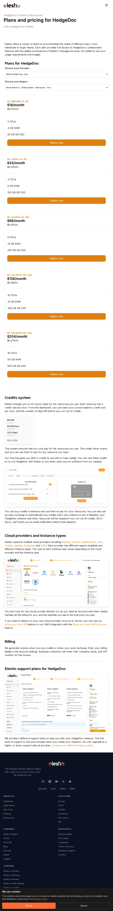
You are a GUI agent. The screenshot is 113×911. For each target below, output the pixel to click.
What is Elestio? (11, 834)
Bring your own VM (16, 624)
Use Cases (63, 818)
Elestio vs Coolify (11, 887)
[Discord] (70, 781)
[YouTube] (56, 781)
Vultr (99, 542)
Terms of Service (66, 846)
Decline (83, 906)
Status (6, 854)
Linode (8, 545)
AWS (43, 545)
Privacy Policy (40, 899)
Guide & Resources (30, 15)
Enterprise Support (66, 850)
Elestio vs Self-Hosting (14, 883)
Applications (9, 805)
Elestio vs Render (11, 879)
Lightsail (18, 545)
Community (63, 842)
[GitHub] (43, 781)
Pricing (61, 801)
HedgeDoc (11, 15)
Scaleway (29, 545)
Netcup (66, 542)
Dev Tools (8, 809)
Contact (62, 854)
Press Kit (7, 842)
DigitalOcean (89, 542)
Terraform (63, 813)
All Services (9, 818)
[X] (63, 781)
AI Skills (61, 809)
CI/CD (61, 805)
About (6, 838)
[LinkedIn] (49, 781)
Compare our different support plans (72, 745)
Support (7, 859)
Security (7, 850)
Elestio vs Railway (12, 875)
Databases (8, 801)
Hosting (7, 813)
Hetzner (75, 542)
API (59, 822)
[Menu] (106, 5)
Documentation (65, 834)
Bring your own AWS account (89, 624)
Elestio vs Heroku (11, 871)
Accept (29, 906)
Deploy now (56, 142)
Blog (6, 846)
